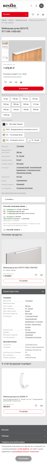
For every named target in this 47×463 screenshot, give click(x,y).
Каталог (6, 14)
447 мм (19, 177)
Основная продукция (25, 188)
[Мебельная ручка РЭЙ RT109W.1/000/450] (23, 262)
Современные (22, 180)
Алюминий (20, 184)
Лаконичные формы (24, 173)
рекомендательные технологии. (26, 452)
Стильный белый (23, 167)
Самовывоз (10, 209)
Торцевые (20, 146)
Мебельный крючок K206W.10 (15, 397)
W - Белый (20, 156)
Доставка (9, 216)
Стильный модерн (33, 170)
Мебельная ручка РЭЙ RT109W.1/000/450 (20, 268)
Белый (19, 160)
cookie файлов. (23, 449)
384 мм (19, 152)
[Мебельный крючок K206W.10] (23, 392)
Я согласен (23, 458)
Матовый (20, 164)
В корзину (23, 88)
